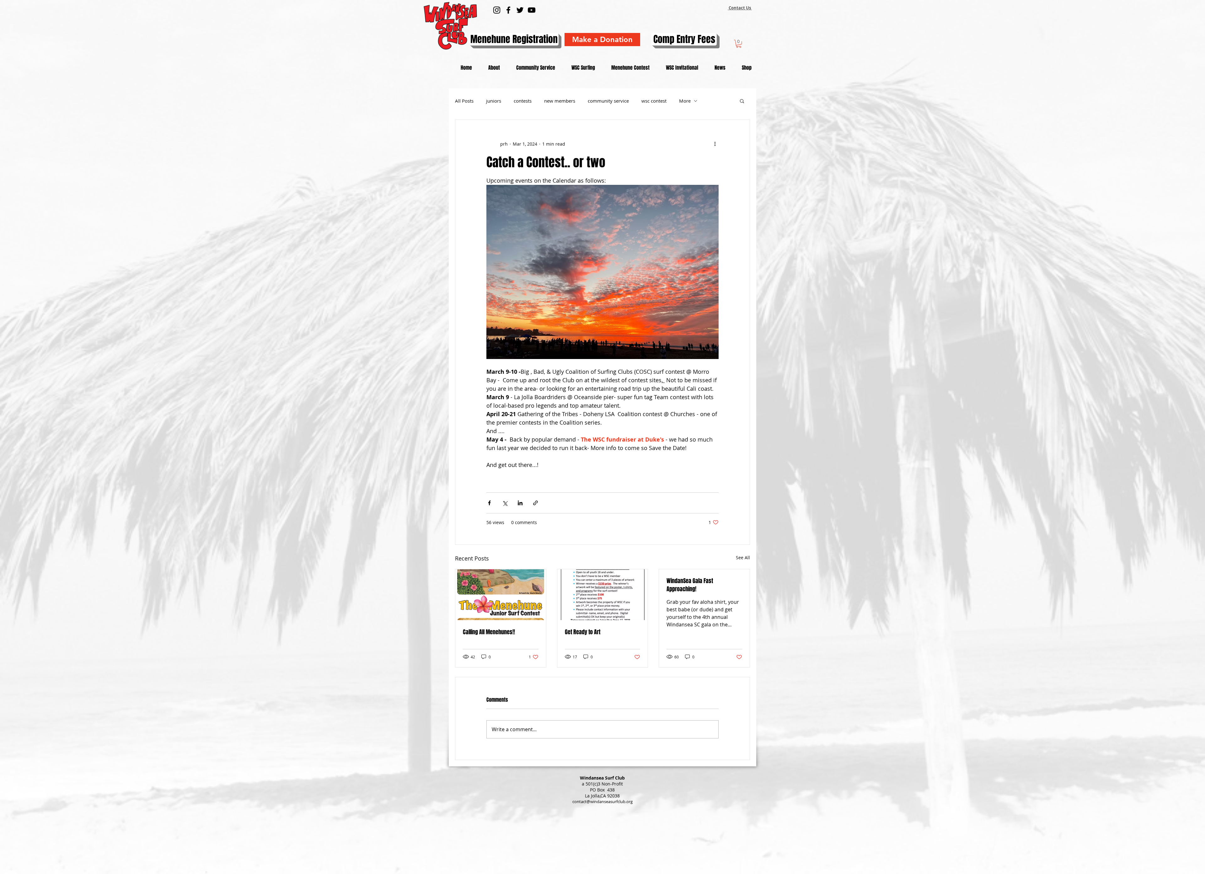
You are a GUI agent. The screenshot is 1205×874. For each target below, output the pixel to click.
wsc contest (654, 101)
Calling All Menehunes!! (489, 632)
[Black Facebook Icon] (508, 10)
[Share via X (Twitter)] (505, 503)
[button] (738, 44)
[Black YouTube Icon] (531, 10)
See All (743, 557)
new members (559, 101)
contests (523, 101)
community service (608, 101)
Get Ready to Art (582, 632)
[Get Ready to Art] (602, 594)
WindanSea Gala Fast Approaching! (690, 585)
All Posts (464, 101)
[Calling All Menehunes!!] (500, 594)
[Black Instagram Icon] (496, 10)
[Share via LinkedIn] (520, 503)
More (685, 101)
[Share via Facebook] (489, 503)
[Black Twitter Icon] (520, 10)
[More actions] (715, 143)
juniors (493, 101)
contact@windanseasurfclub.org (602, 801)
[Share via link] (535, 503)
